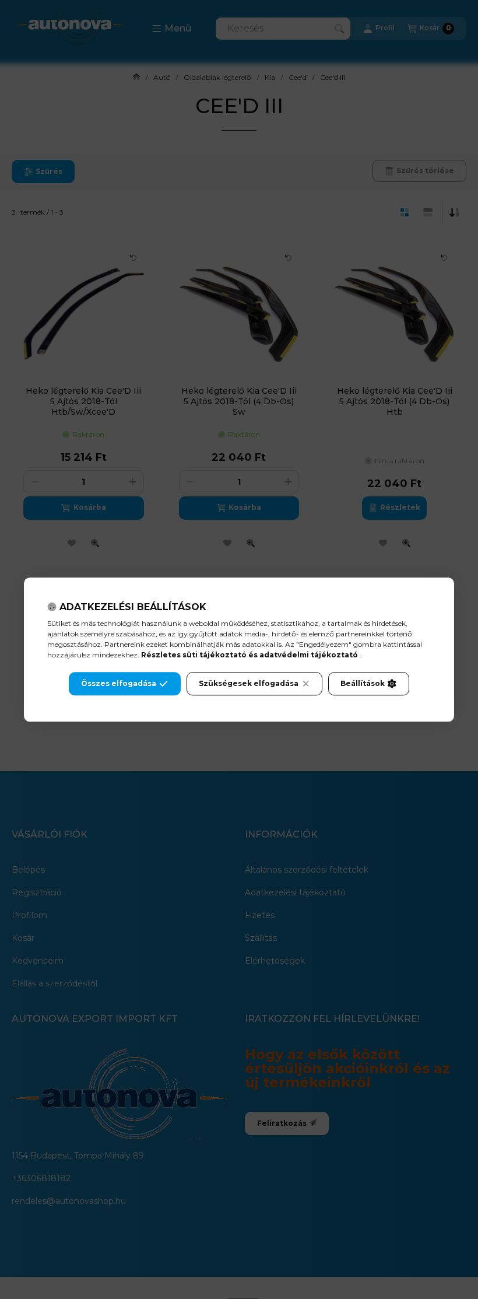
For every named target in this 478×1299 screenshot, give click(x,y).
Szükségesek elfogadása (248, 683)
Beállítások (362, 683)
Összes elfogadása (118, 683)
